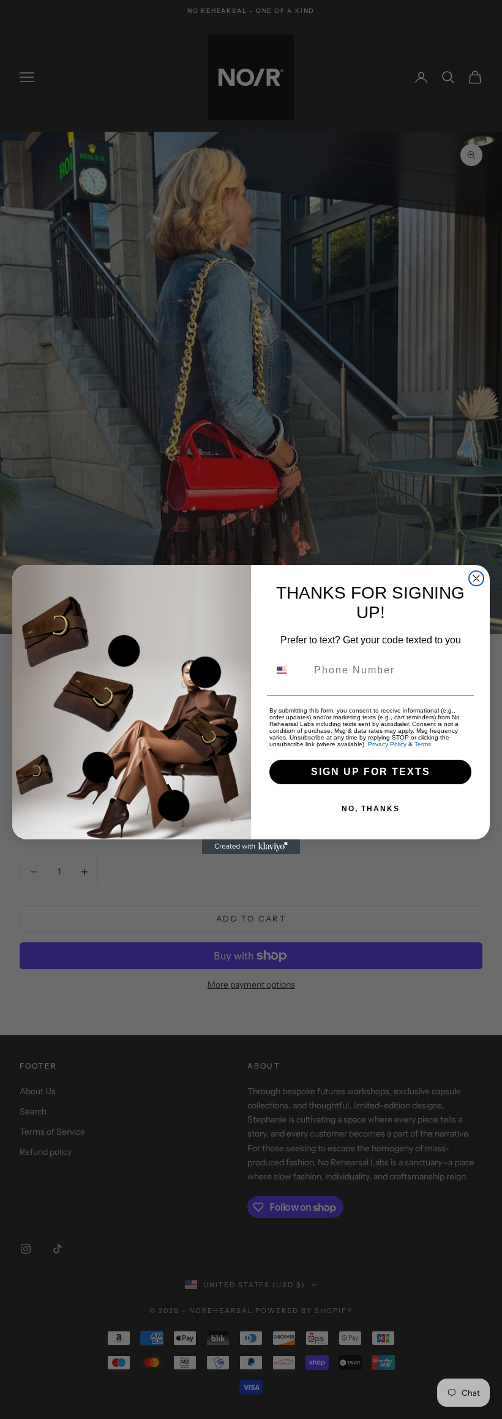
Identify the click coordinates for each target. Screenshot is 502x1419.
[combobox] (289, 670)
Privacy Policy (387, 744)
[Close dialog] (476, 578)
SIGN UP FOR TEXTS (370, 771)
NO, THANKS (371, 808)
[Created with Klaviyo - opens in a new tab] (251, 846)
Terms (422, 744)
